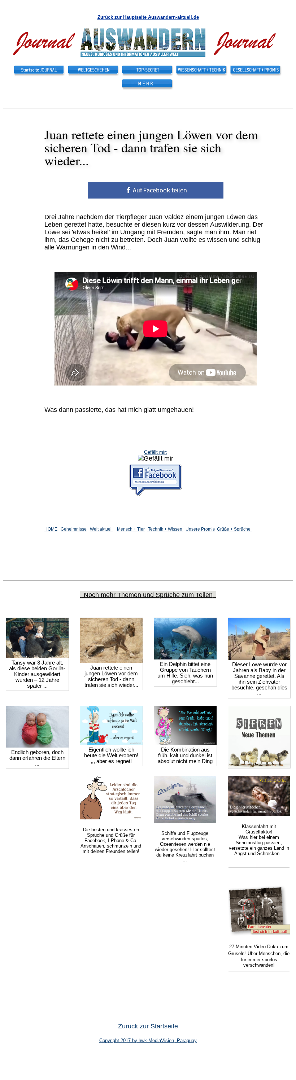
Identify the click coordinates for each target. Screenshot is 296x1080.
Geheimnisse (74, 529)
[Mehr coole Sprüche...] (259, 766)
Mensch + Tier (131, 529)
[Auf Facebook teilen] (37, 655)
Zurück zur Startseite (148, 1026)
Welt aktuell (101, 529)
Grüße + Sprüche (234, 529)
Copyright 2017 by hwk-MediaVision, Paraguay (148, 1040)
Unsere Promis (200, 529)
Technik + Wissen (165, 529)
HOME (50, 529)
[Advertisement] (131, 81)
